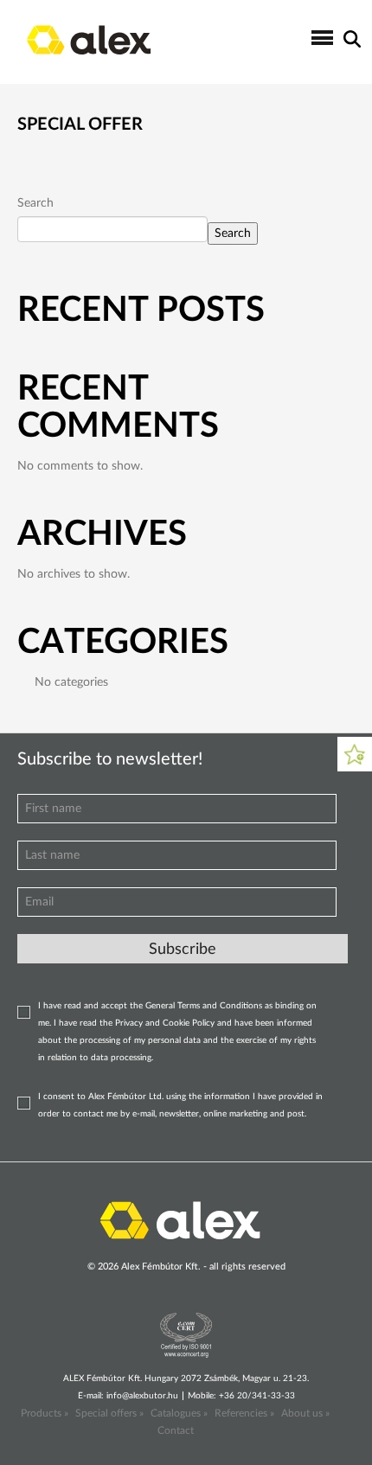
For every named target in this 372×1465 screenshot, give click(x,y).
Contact (175, 1430)
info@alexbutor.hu (142, 1395)
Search (35, 203)
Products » (44, 1413)
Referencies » (244, 1413)
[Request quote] (354, 754)
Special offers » (109, 1413)
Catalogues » (179, 1413)
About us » (305, 1413)
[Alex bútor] (179, 1219)
